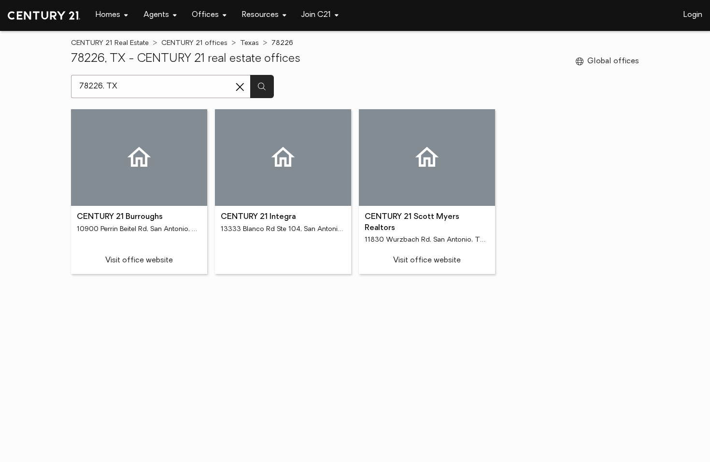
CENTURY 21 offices (194, 43)
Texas (249, 43)
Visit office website (139, 260)
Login (692, 15)
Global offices (613, 61)
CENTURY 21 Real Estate (110, 43)
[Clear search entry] (240, 87)
